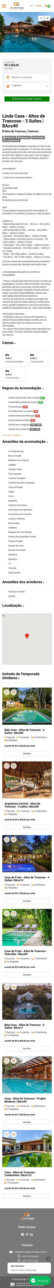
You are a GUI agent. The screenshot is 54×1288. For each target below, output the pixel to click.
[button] (1, 48)
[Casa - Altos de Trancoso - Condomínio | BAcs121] (27, 1148)
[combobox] (30, 86)
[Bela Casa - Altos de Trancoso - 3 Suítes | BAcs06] (27, 706)
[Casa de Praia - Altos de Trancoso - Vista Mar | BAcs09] (27, 927)
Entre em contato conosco (28, 98)
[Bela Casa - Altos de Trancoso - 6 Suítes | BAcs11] (27, 1001)
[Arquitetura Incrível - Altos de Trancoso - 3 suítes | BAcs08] (27, 780)
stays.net (29, 1283)
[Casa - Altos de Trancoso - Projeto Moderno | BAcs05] (27, 1074)
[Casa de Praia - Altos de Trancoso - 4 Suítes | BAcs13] (27, 853)
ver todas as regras (11, 435)
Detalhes (27, 753)
